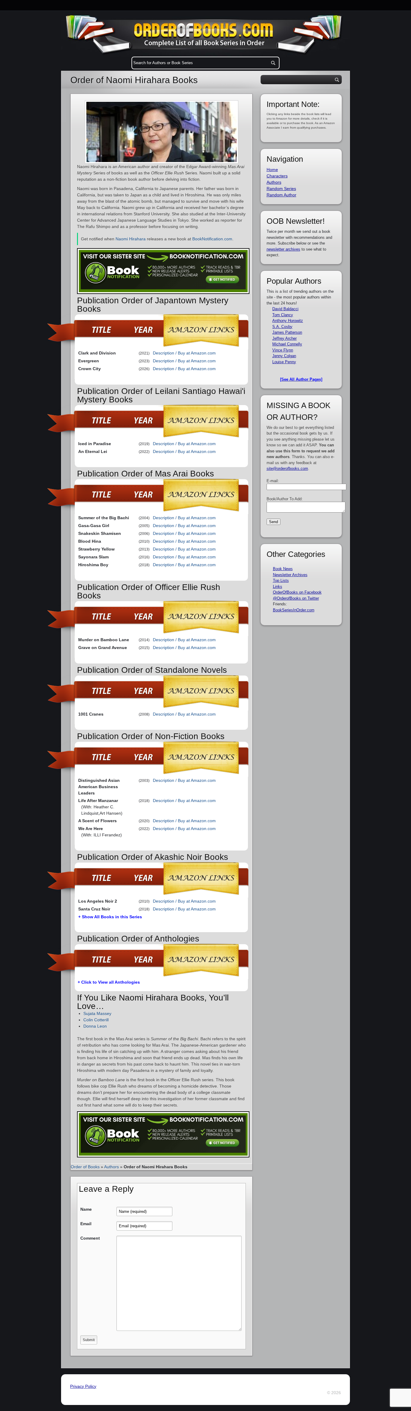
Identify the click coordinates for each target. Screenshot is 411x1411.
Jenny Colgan (284, 356)
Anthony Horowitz (287, 320)
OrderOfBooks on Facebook (297, 592)
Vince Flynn (282, 350)
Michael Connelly (287, 344)
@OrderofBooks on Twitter (296, 598)
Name (86, 1209)
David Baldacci (285, 309)
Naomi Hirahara (131, 238)
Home (272, 169)
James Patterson (287, 332)
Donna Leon (95, 1026)
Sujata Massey (97, 1013)
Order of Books (85, 1166)
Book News (283, 569)
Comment (90, 1238)
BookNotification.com (212, 238)
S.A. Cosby (282, 326)
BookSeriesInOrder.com (293, 610)
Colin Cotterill (96, 1019)
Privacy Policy (83, 1386)
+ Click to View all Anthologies (109, 982)
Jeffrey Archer (284, 338)
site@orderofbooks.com (287, 468)
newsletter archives (283, 249)
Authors (111, 1166)
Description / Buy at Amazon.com (184, 353)
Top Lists (281, 580)
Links (277, 586)
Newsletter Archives (290, 575)
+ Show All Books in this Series (110, 916)
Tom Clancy (282, 315)
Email (85, 1223)
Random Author (281, 194)
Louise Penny (284, 362)
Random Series (281, 188)
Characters (277, 175)
